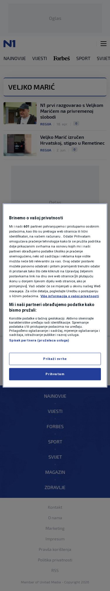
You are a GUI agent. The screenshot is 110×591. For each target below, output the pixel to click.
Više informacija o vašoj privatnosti (69, 296)
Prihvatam (54, 374)
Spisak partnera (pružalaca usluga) (39, 340)
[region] (55, 296)
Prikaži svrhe (55, 359)
